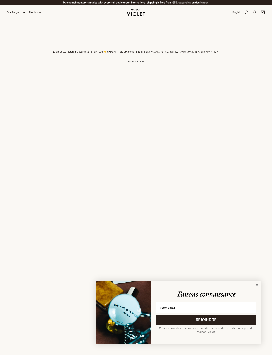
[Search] (254, 12)
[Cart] (263, 12)
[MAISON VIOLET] (136, 12)
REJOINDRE (206, 319)
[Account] (246, 12)
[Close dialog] (257, 285)
